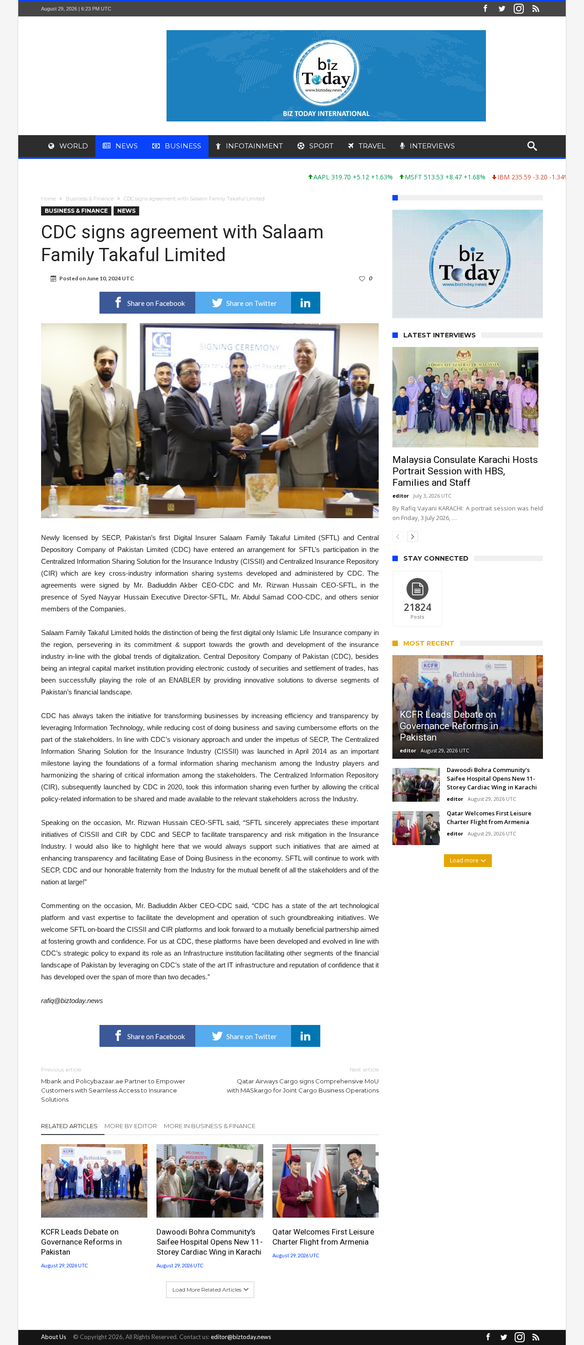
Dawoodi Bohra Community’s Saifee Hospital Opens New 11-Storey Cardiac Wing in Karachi (209, 1241)
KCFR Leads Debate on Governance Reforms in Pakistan (81, 1241)
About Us (53, 1336)
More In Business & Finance (210, 1126)
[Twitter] (502, 8)
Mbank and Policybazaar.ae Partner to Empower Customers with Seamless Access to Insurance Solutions (113, 1084)
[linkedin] (305, 303)
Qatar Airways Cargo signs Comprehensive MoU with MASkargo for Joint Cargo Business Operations (303, 1080)
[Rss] (535, 8)
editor (400, 470)
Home (48, 198)
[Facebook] (485, 8)
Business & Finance (90, 198)
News (126, 210)
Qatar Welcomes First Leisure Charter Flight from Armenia (323, 1236)
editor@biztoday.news (241, 1336)
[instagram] (518, 8)
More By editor (130, 1126)
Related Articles (69, 1126)
